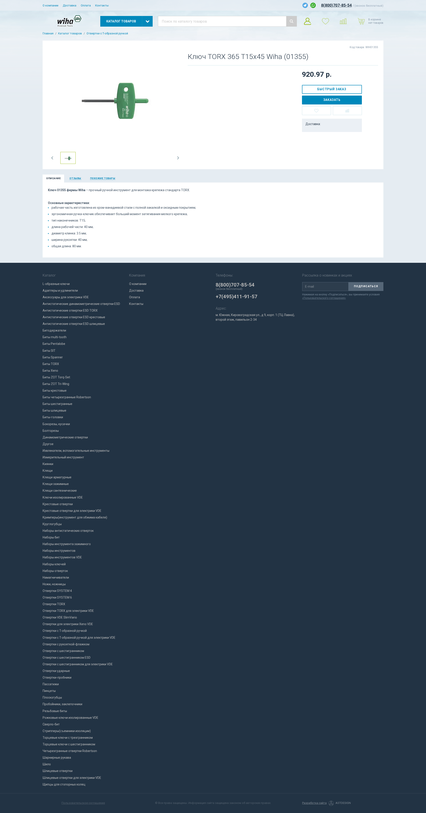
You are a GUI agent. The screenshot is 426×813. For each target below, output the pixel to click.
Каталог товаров (70, 33)
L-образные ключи (56, 284)
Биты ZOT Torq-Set (56, 377)
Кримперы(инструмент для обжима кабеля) (75, 517)
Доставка (69, 5)
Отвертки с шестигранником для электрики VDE (78, 664)
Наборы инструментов (59, 550)
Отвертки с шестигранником (63, 651)
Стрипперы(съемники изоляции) (67, 731)
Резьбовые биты (55, 711)
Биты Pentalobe (54, 344)
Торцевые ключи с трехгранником (68, 737)
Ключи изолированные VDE (63, 497)
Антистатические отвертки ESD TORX (70, 310)
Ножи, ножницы (54, 584)
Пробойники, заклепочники (62, 704)
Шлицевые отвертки (58, 771)
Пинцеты (49, 691)
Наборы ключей (54, 564)
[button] (52, 157)
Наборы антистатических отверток (68, 530)
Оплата (86, 5)
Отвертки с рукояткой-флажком (66, 644)
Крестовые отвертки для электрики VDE (72, 511)
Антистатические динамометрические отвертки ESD (81, 304)
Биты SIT (49, 350)
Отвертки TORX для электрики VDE (68, 611)
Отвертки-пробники (57, 677)
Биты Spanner (53, 357)
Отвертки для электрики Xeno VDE (68, 624)
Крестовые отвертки (58, 504)
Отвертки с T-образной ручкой (107, 33)
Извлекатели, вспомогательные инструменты (76, 450)
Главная (48, 33)
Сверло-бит (51, 724)
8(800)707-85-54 (336, 5)
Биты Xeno (50, 370)
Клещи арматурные (57, 477)
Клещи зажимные (56, 484)
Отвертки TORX (54, 604)
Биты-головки (53, 417)
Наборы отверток (55, 571)
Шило (47, 764)
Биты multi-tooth (55, 337)
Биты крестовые (55, 390)
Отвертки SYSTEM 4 (57, 591)
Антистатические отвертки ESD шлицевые (74, 324)
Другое (48, 444)
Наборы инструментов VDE (62, 557)
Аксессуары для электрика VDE (66, 297)
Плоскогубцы (52, 697)
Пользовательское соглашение (83, 803)
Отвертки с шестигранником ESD (67, 657)
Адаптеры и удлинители (60, 290)
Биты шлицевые (54, 410)
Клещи (48, 470)
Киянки (48, 464)
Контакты (102, 5)
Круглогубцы (52, 524)
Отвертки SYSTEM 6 (57, 597)
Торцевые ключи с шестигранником (69, 744)
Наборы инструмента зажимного (67, 544)
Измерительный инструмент (63, 457)
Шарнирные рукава (57, 757)
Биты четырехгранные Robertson (67, 397)
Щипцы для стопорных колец (64, 784)
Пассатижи (51, 684)
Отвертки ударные (56, 671)
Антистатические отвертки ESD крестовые (74, 317)
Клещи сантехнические (60, 490)
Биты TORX (51, 364)
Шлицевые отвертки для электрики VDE (72, 778)
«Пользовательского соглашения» (324, 298)
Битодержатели (54, 330)
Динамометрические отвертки (65, 437)
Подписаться (366, 286)
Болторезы (51, 430)
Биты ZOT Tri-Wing (56, 384)
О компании (50, 5)
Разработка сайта (314, 803)
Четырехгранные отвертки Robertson (70, 751)
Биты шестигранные (57, 404)
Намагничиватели (56, 577)
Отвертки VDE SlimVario (60, 617)
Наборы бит (51, 537)
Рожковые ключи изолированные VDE (70, 717)
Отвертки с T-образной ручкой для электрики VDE (79, 637)
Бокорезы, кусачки (56, 424)
